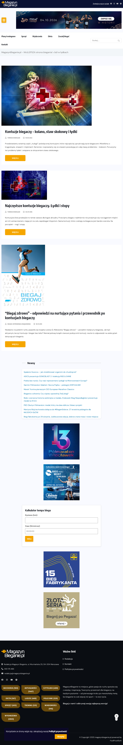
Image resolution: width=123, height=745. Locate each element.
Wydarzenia (37, 36)
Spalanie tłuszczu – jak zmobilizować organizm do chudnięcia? (50, 372)
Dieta (50, 36)
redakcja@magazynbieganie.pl (17, 673)
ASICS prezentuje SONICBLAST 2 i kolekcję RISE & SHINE (47, 376)
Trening (31, 705)
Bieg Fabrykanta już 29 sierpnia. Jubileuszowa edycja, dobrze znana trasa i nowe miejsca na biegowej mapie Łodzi (61, 418)
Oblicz (29, 539)
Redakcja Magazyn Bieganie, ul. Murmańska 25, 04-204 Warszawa (31, 664)
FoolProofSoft (116, 740)
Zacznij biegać (63, 36)
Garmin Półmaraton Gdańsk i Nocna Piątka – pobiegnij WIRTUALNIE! (45, 3)
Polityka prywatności (74, 669)
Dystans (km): (31, 515)
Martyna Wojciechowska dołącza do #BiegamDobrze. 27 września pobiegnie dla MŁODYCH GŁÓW (57, 411)
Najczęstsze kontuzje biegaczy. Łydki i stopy (37, 205)
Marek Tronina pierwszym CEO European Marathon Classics (49, 389)
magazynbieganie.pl (103, 737)
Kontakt (4, 44)
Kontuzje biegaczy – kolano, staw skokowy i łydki (41, 131)
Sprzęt (24, 36)
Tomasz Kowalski (13, 138)
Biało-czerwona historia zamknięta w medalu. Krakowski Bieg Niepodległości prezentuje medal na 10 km (61, 399)
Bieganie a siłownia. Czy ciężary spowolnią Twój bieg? (46, 393)
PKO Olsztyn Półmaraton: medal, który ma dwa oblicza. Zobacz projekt (53, 405)
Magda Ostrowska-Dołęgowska (19, 324)
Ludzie (31, 698)
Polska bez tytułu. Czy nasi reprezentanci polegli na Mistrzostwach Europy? (55, 381)
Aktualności (31, 689)
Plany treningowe (8, 36)
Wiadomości (51, 707)
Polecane (51, 698)
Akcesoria (10, 688)
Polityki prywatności (58, 731)
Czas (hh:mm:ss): (32, 526)
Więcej (15, 158)
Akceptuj (60, 736)
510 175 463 (9, 669)
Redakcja (69, 659)
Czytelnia (50, 688)
